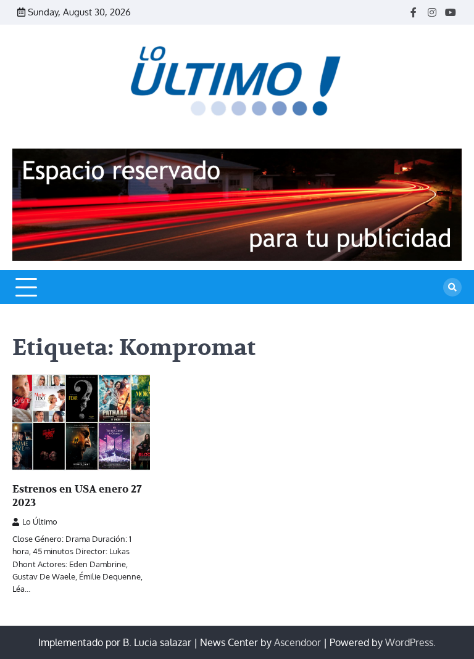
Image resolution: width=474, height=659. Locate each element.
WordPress (409, 642)
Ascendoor (297, 642)
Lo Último (39, 521)
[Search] (452, 287)
